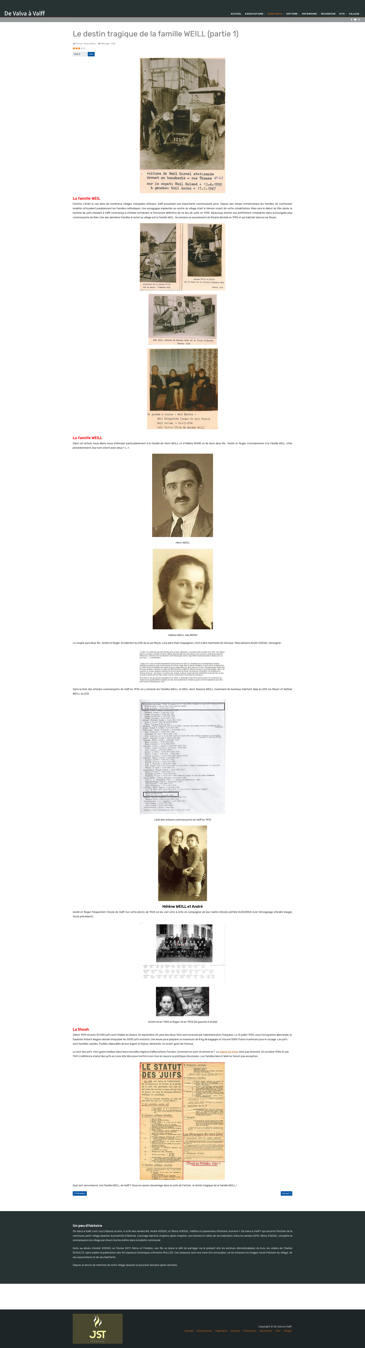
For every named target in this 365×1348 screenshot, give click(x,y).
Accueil (236, 14)
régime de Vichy (228, 1051)
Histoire (292, 14)
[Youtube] (355, 19)
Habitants (275, 14)
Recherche (328, 14)
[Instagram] (359, 19)
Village (354, 14)
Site (342, 14)
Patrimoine (309, 14)
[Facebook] (351, 19)
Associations (254, 14)
